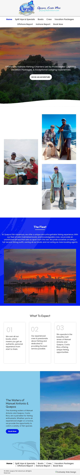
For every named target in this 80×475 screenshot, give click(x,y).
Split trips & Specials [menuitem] (25, 463)
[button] (41, 77)
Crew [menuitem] (49, 463)
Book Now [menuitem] (58, 466)
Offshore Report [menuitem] (25, 466)
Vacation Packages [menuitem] (64, 463)
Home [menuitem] (9, 463)
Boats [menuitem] (41, 463)
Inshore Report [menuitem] (43, 466)
